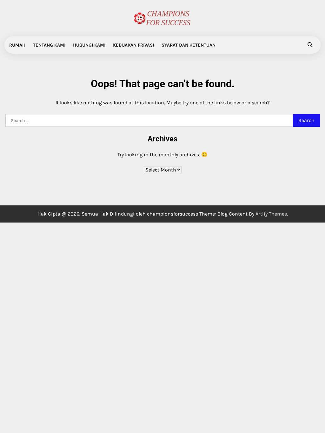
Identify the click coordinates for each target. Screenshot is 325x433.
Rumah (17, 45)
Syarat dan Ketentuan (189, 45)
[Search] (310, 45)
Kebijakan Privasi (133, 45)
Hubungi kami (89, 45)
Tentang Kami (49, 45)
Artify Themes (271, 214)
